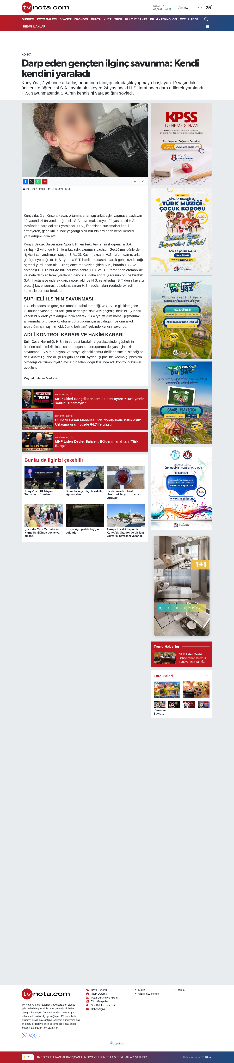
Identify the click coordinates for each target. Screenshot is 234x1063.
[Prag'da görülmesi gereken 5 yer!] (167, 689)
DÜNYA (96, 19)
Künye (141, 990)
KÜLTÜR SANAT (136, 19)
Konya (26, 54)
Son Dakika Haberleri (103, 1005)
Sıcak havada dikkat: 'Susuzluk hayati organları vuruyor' (123, 494)
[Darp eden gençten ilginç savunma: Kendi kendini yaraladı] (85, 140)
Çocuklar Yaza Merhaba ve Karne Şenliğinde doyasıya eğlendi (41, 532)
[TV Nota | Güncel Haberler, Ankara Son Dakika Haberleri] (46, 7)
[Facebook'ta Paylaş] (25, 181)
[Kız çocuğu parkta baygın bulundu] (85, 515)
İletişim (181, 990)
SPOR (118, 19)
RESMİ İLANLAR (34, 26)
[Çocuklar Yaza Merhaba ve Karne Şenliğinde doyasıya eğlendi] (43, 515)
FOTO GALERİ (47, 19)
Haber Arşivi (98, 1009)
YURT (107, 19)
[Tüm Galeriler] (208, 676)
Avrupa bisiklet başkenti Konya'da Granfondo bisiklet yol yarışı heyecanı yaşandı (125, 532)
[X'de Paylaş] (31, 181)
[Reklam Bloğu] (181, 144)
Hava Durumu (99, 990)
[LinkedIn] (37, 1035)
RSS (29, 1057)
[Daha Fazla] (44, 181)
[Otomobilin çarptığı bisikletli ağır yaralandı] (85, 477)
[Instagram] (31, 1035)
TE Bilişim (206, 1057)
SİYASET (65, 19)
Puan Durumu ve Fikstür (104, 997)
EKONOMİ (81, 19)
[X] (24, 1035)
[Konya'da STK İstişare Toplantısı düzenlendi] (43, 477)
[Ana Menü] (206, 26)
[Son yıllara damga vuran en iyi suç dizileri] (196, 689)
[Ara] (206, 19)
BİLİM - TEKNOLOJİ (163, 19)
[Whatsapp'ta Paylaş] (38, 181)
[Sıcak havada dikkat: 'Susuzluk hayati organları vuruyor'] (126, 477)
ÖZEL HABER (189, 19)
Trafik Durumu (99, 993)
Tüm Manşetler (99, 1001)
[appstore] (117, 1043)
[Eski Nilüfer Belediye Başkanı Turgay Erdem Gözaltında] (204, 704)
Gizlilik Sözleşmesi (148, 993)
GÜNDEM (28, 19)
